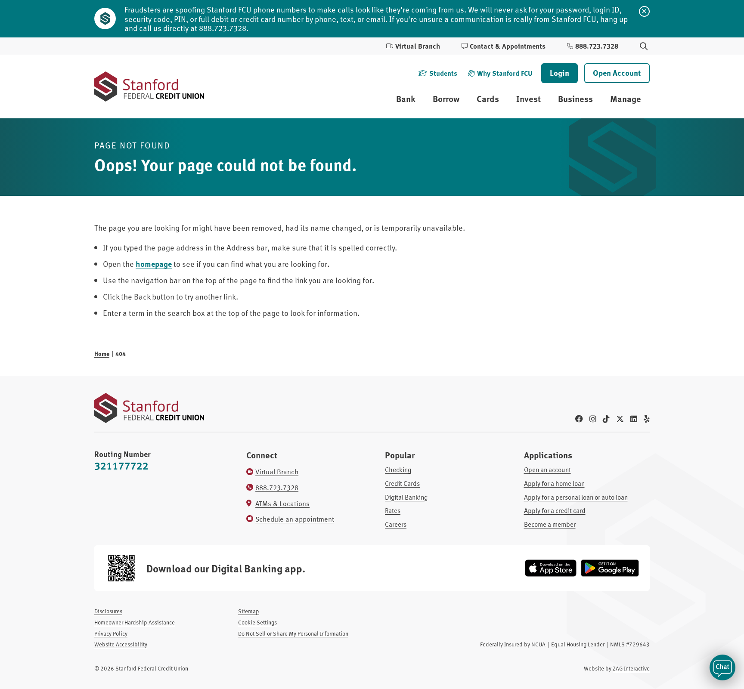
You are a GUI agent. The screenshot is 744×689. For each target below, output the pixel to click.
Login (559, 72)
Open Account (617, 72)
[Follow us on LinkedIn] (633, 418)
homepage (154, 263)
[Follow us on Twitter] (620, 418)
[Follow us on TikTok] (606, 418)
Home (101, 353)
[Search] (644, 46)
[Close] (644, 11)
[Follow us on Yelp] (647, 418)
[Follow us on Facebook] (579, 418)
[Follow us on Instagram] (592, 418)
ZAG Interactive (631, 668)
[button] (722, 667)
